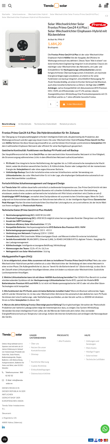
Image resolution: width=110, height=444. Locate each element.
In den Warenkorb (74, 104)
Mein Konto (91, 348)
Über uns (35, 343)
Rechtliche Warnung (40, 362)
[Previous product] (106, 16)
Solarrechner (92, 355)
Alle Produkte (65, 341)
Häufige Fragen (93, 351)
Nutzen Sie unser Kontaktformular (38, 349)
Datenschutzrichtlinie (40, 373)
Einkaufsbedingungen (40, 369)
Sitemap (34, 354)
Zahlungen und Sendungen (92, 342)
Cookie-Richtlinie (38, 366)
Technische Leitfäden (95, 359)
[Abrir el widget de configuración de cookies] (4, 439)
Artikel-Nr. (52, 39)
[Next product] (107, 16)
